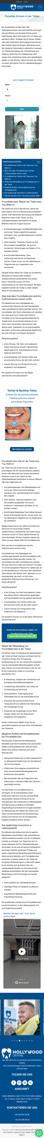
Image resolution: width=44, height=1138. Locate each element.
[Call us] (30, 1082)
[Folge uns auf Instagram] (19, 1082)
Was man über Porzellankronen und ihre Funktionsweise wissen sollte (19, 172)
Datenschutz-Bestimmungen (22, 1126)
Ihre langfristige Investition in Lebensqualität (21, 193)
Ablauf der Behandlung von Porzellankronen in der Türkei (22, 183)
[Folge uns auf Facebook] (13, 1082)
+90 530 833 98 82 (22, 1115)
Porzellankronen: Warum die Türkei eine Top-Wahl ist (21, 166)
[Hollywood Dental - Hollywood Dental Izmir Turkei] (22, 7)
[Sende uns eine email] (24, 1082)
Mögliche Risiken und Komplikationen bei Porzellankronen (20, 188)
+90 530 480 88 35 (22, 1120)
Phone (8, 96)
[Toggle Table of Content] (37, 162)
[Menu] (40, 7)
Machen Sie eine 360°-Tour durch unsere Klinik (22, 196)
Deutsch (19, 2)
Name (8, 85)
